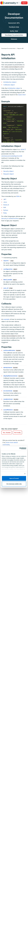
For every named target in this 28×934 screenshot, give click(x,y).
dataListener (7, 367)
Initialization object (9, 82)
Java (5, 202)
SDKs (18, 196)
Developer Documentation (14, 35)
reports (5, 261)
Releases (14, 39)
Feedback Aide (14, 27)
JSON (22, 149)
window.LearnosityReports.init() (11, 156)
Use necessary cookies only (14, 484)
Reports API (20, 48)
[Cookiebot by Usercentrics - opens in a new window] (19, 448)
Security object (8, 171)
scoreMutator (8, 410)
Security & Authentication (10, 218)
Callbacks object (9, 85)
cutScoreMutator (9, 350)
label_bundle (7, 279)
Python (5, 210)
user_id (5, 288)
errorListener (7, 391)
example (6, 319)
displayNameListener (10, 376)
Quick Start (22, 94)
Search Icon (19, 3)
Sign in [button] (24, 2)
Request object (8, 174)
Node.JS (6, 205)
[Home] (11, 2)
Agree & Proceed (14, 478)
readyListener (8, 399)
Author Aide (14, 31)
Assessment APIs (14, 23)
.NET (4, 199)
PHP (4, 207)
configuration (7, 269)
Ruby (5, 213)
